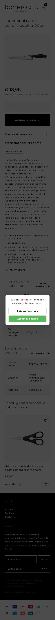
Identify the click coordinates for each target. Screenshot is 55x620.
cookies (25, 299)
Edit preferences (27, 311)
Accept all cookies (27, 318)
